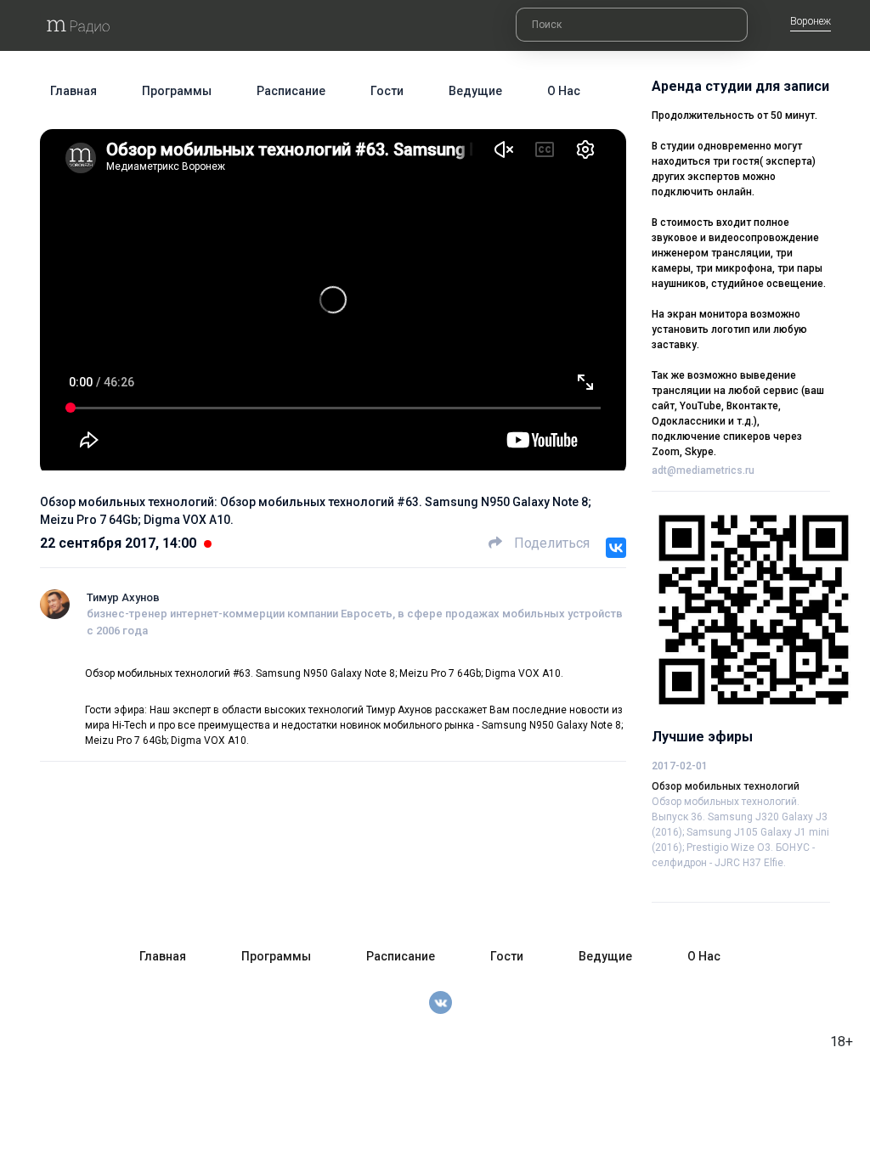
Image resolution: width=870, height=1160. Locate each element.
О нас (563, 91)
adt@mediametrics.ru (703, 470)
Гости (387, 91)
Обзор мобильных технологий (725, 786)
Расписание (291, 91)
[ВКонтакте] (616, 548)
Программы (177, 91)
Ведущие (475, 91)
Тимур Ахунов (123, 597)
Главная (73, 91)
